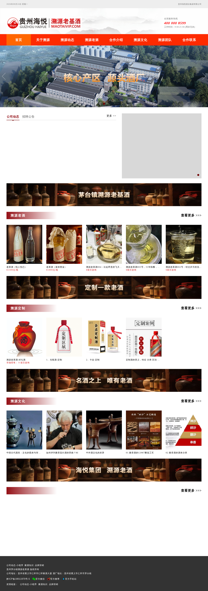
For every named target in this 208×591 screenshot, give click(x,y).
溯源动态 (67, 40)
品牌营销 (39, 565)
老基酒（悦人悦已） (16, 267)
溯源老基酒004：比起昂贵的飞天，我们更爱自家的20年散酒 (104, 267)
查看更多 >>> (191, 215)
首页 (18, 40)
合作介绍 (116, 40)
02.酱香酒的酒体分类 (176, 453)
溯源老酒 (92, 40)
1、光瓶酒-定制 (54, 360)
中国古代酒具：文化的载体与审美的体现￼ (24, 453)
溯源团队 (165, 40)
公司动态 (13, 116)
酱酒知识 (29, 565)
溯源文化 (140, 40)
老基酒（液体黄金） (56, 267)
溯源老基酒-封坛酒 (16, 360)
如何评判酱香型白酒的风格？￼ (62, 453)
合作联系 (189, 40)
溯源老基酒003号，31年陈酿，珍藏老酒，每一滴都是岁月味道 (144, 267)
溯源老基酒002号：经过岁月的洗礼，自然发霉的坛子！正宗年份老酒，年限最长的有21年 (184, 267)
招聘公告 (28, 116)
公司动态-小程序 (14, 565)
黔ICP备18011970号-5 (18, 579)
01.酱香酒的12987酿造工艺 (140, 453)
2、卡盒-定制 (93, 360)
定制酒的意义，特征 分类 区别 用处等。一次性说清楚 (144, 360)
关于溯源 (43, 40)
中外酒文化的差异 (95, 453)
